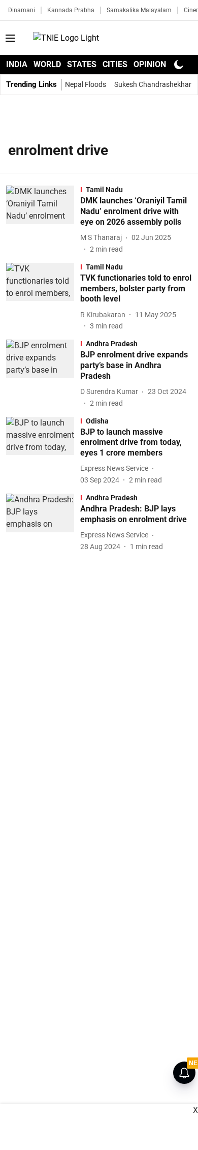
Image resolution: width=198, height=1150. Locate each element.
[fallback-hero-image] (43, 220)
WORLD (47, 64)
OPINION (150, 64)
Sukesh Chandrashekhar (152, 84)
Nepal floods (85, 84)
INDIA (16, 64)
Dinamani (21, 10)
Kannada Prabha (70, 10)
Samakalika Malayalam (139, 10)
